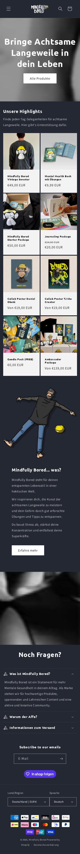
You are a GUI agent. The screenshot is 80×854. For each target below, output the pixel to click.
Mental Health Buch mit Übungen (58, 177)
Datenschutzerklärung (46, 844)
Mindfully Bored (38, 839)
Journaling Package (58, 236)
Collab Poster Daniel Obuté (21, 300)
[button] (8, 8)
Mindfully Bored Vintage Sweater (18, 177)
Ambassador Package (53, 360)
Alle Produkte (40, 78)
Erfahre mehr (28, 550)
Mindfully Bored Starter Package (18, 238)
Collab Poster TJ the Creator (58, 300)
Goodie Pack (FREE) (20, 359)
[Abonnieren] (61, 759)
